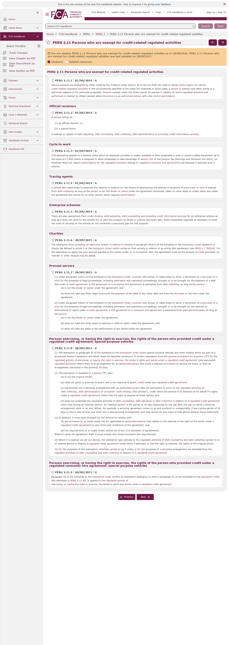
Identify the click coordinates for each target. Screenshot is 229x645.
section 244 (147, 159)
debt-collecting (65, 191)
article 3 (79, 248)
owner (124, 191)
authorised (57, 96)
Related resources (80, 61)
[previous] (213, 42)
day (175, 405)
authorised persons (135, 421)
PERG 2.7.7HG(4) (204, 248)
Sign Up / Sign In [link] (216, 12)
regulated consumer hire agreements (159, 163)
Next (143, 497)
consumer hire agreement (127, 284)
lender (113, 191)
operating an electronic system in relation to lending (104, 245)
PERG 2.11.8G (78, 480)
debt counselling (104, 134)
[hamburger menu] (47, 14)
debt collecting (123, 134)
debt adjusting (85, 134)
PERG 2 (100, 34)
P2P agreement (99, 284)
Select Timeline (16, 46)
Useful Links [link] (118, 12)
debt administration (143, 134)
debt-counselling (131, 216)
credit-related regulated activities (69, 89)
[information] (39, 46)
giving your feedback (159, 4)
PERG (86, 34)
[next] (222, 42)
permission (170, 364)
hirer (202, 188)
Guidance (57, 61)
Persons (107, 92)
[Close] (224, 4)
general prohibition (178, 356)
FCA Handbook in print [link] (179, 12)
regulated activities (192, 92)
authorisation (186, 85)
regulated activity (64, 360)
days (104, 367)
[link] (67, 14)
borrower (191, 188)
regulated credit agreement (172, 382)
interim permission (163, 96)
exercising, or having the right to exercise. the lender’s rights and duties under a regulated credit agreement (137, 360)
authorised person (131, 96)
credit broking (95, 216)
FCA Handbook (68, 34)
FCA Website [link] (98, 12)
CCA (127, 430)
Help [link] (158, 12)
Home (50, 34)
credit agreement (78, 284)
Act (149, 85)
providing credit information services (178, 134)
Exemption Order (191, 245)
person (174, 89)
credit (201, 252)
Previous (128, 497)
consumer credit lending (117, 392)
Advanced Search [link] (140, 12)
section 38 (133, 85)
